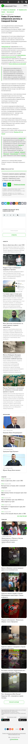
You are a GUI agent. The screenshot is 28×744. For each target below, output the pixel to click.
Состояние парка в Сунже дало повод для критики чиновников (12, 295)
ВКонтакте (6, 153)
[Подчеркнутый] (10, 215)
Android (20, 138)
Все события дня (22, 516)
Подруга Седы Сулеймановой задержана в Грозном (12, 268)
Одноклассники (14, 153)
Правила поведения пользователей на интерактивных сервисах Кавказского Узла (14, 734)
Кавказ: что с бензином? (9, 9)
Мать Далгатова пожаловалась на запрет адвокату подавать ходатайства (13, 325)
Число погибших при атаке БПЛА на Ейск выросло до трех (12, 500)
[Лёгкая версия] (8, 2)
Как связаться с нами (11, 717)
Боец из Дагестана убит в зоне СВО (13, 245)
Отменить (14, 235)
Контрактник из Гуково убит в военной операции (13, 486)
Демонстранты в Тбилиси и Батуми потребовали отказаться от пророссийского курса (12, 540)
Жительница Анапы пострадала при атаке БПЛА (14, 493)
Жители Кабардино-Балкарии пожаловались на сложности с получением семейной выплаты (12, 357)
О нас (2, 717)
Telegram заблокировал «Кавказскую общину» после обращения (12, 621)
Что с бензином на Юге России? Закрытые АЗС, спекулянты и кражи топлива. (12, 696)
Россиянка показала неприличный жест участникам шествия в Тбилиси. (13, 671)
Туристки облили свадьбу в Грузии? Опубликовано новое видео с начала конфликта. (12, 595)
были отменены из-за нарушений (17, 63)
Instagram (22, 152)
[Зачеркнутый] (13, 215)
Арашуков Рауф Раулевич (10, 451)
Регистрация (14, 230)
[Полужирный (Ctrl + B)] (4, 215)
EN (4, 1)
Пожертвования (23, 717)
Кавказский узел (6, 46)
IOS (24, 138)
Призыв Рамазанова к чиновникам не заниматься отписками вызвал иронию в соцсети (13, 390)
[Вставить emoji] (17, 215)
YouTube (23, 155)
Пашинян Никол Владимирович (12, 432)
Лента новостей (10, 11)
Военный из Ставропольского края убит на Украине (13, 507)
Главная (3, 11)
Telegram (20, 145)
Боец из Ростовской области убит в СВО (13, 513)
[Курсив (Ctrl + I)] (7, 215)
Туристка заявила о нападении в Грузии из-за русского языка (13, 647)
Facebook (16, 152)
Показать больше (14, 702)
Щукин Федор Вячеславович (11, 470)
